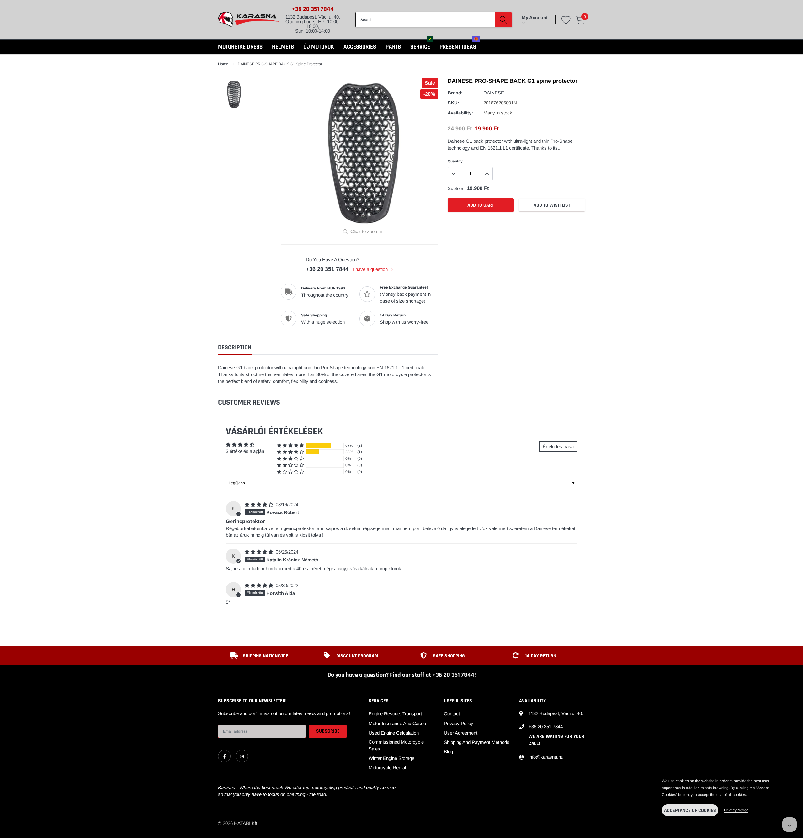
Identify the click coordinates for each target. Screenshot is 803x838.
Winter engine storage (391, 758)
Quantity (455, 161)
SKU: (453, 102)
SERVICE (420, 47)
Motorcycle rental (387, 767)
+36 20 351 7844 (313, 9)
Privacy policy (458, 723)
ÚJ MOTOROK (318, 47)
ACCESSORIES (359, 47)
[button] (290, 445)
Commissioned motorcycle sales (396, 745)
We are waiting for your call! (556, 740)
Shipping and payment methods (476, 742)
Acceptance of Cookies (690, 810)
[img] (259, 504)
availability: (460, 112)
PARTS (393, 47)
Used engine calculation (394, 732)
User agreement (460, 732)
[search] (503, 19)
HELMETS (283, 47)
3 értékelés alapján (245, 451)
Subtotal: (456, 188)
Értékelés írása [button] (558, 446)
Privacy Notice (736, 810)
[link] (224, 756)
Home (223, 64)
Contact (452, 713)
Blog (448, 751)
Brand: (455, 92)
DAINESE (493, 92)
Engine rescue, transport (395, 713)
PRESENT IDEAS (457, 47)
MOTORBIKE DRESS (240, 47)
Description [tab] (235, 348)
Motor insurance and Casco (397, 723)
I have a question (371, 269)
